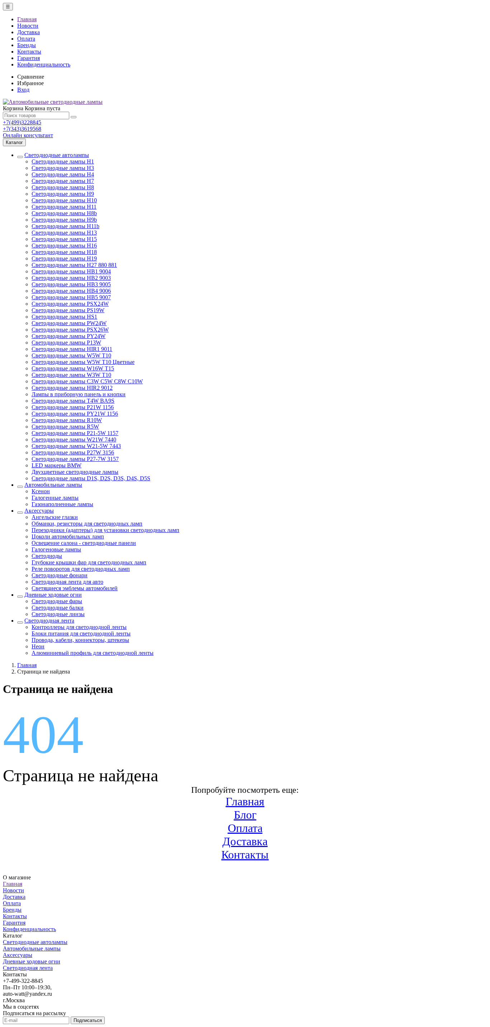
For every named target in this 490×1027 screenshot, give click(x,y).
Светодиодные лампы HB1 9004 (71, 271)
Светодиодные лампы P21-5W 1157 (75, 433)
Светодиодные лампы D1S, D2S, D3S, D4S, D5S (91, 478)
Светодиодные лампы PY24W (68, 336)
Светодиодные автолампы (56, 155)
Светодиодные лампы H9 (63, 194)
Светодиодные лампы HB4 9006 (71, 291)
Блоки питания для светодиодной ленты (81, 633)
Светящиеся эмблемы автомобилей (75, 588)
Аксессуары (39, 511)
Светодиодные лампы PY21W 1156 (75, 414)
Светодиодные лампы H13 (64, 233)
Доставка (28, 32)
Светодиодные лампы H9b (64, 220)
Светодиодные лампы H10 (64, 200)
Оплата (26, 39)
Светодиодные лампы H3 (63, 168)
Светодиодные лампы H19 (64, 258)
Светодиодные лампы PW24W (69, 323)
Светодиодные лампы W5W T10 (71, 355)
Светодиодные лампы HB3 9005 (71, 284)
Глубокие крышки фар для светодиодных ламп (89, 562)
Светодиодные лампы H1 (63, 161)
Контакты (29, 51)
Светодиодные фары (57, 601)
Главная (27, 19)
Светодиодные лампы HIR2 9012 (72, 388)
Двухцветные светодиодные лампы (75, 472)
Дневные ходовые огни (53, 595)
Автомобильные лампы (53, 485)
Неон (38, 646)
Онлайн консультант (28, 135)
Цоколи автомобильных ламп (68, 536)
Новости (27, 26)
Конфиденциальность (43, 64)
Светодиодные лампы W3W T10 (71, 375)
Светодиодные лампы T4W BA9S (73, 401)
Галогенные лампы (55, 498)
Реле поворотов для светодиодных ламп (81, 569)
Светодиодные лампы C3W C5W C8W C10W (87, 381)
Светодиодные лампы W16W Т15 (73, 368)
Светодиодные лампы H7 (63, 181)
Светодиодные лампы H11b (65, 226)
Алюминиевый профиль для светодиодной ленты (93, 653)
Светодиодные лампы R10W (67, 420)
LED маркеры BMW (56, 465)
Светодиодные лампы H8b (64, 213)
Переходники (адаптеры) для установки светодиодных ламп (105, 530)
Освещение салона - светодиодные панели (84, 543)
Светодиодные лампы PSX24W (70, 304)
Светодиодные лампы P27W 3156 (73, 452)
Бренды (26, 45)
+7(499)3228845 (22, 122)
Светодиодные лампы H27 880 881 (74, 265)
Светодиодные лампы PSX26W (70, 330)
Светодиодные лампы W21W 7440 (74, 439)
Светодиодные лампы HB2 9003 (71, 278)
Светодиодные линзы (58, 614)
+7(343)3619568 (22, 129)
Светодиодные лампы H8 (63, 187)
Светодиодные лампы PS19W (68, 310)
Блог (245, 814)
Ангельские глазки (55, 517)
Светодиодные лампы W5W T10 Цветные (83, 362)
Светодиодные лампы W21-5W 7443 (76, 446)
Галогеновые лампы (56, 549)
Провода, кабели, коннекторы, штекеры (80, 640)
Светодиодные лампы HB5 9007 (71, 297)
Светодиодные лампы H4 (63, 174)
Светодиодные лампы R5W (65, 427)
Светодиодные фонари (60, 575)
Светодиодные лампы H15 (64, 239)
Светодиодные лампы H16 (64, 245)
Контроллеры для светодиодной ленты (79, 627)
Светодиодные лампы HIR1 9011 (72, 349)
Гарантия (28, 58)
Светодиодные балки (58, 608)
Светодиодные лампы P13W (66, 342)
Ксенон (41, 491)
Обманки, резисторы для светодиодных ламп (87, 524)
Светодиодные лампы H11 (64, 207)
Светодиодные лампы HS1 (64, 317)
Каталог (14, 142)
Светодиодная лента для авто (67, 582)
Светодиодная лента (49, 620)
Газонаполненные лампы (62, 504)
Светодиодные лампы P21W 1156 (73, 407)
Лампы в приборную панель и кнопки (79, 394)
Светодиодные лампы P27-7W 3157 (75, 459)
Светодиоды (47, 556)
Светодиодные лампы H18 (64, 252)
